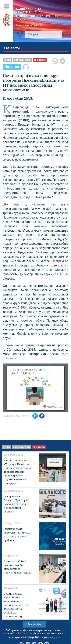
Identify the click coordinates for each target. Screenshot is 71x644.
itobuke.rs (9, 358)
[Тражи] (58, 34)
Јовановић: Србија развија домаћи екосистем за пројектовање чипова (17, 567)
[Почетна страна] (6, 20)
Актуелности (22, 60)
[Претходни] (6, 388)
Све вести (12, 48)
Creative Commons (22, 633)
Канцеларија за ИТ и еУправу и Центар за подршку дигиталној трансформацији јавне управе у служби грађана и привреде (17, 472)
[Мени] (6, 6)
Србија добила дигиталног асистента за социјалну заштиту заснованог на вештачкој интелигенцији (16, 605)
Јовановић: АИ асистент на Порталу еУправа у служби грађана (17, 535)
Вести (7, 60)
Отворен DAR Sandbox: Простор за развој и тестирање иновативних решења (16, 504)
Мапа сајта (34, 624)
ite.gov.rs (55, 637)
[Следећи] (65, 388)
